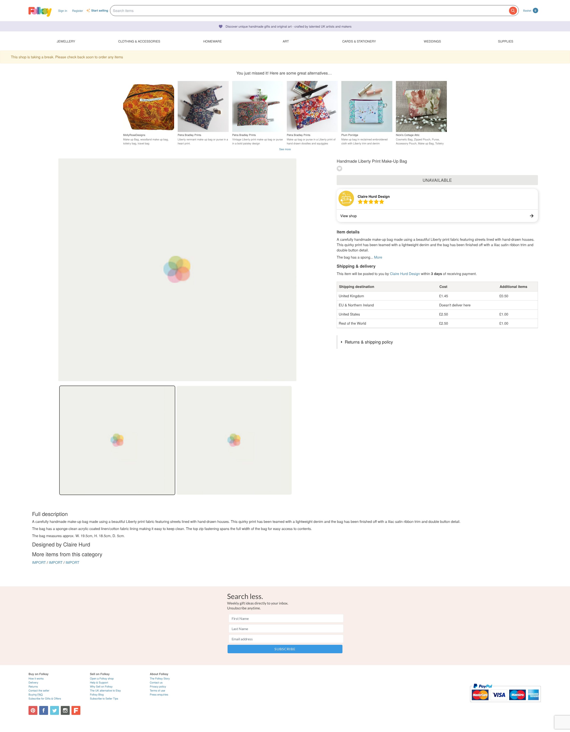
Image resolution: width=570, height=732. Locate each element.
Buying (35, 694)
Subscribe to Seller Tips (104, 698)
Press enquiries (159, 694)
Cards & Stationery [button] (359, 41)
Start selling (99, 10)
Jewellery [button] (66, 41)
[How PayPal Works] (505, 704)
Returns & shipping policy (369, 342)
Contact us (156, 682)
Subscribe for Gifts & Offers (44, 698)
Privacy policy (158, 686)
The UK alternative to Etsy (105, 690)
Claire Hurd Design (374, 196)
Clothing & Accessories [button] (139, 41)
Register (77, 10)
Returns (33, 686)
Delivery (33, 682)
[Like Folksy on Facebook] (43, 710)
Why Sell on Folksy (101, 686)
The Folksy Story (160, 678)
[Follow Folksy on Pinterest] (32, 710)
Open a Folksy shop (102, 678)
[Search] (513, 11)
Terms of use (157, 690)
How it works (36, 678)
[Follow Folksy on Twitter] (54, 710)
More (378, 257)
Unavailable (437, 180)
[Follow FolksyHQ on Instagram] (65, 710)
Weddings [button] (432, 41)
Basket (529, 10)
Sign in (62, 10)
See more (285, 149)
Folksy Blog (97, 694)
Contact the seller (38, 690)
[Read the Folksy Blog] (75, 710)
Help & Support (99, 682)
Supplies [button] (505, 41)
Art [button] (286, 41)
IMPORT (39, 562)
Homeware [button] (212, 41)
